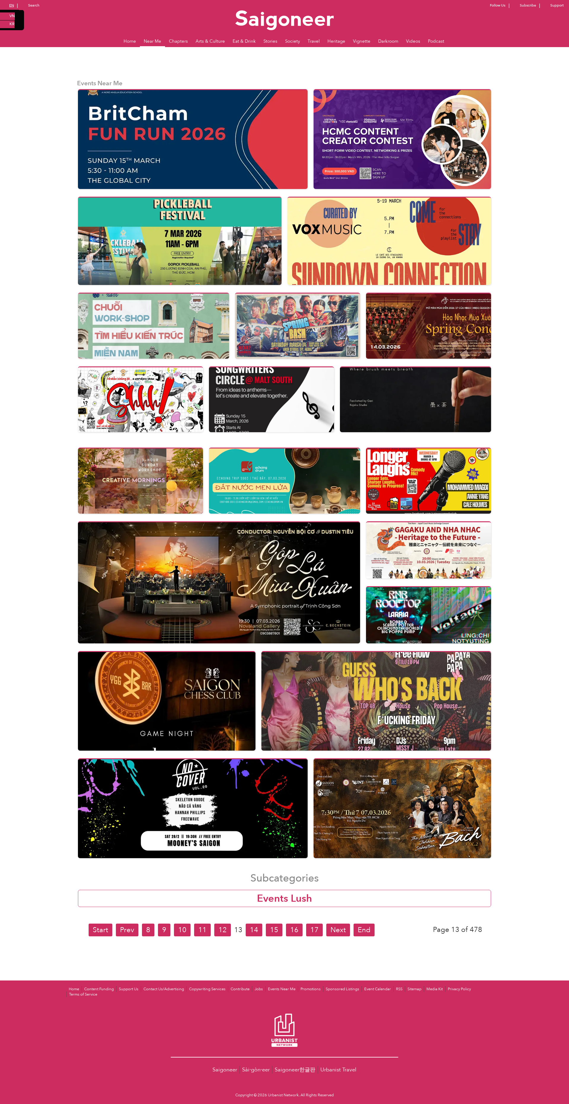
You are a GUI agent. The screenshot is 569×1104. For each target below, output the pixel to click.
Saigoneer (224, 1069)
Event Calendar (377, 989)
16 (294, 930)
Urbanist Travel (338, 1069)
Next (338, 930)
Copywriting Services (207, 989)
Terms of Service (83, 994)
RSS (399, 989)
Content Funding (99, 989)
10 (182, 930)
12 (222, 930)
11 (202, 930)
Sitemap (414, 989)
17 (314, 930)
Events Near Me (281, 989)
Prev (127, 930)
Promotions (311, 989)
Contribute (240, 989)
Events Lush (284, 898)
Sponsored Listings (342, 989)
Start (100, 930)
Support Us (128, 989)
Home (74, 989)
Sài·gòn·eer (256, 1069)
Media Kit (434, 989)
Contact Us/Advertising (163, 989)
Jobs (259, 989)
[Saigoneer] (284, 14)
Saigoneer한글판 (295, 1069)
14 (254, 930)
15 (274, 930)
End (364, 930)
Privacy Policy (459, 989)
